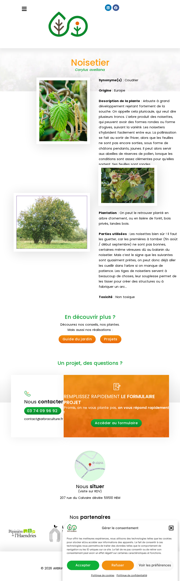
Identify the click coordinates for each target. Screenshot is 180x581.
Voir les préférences (155, 565)
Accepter (83, 565)
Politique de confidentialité (132, 575)
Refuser (118, 565)
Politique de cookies (102, 575)
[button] (171, 528)
